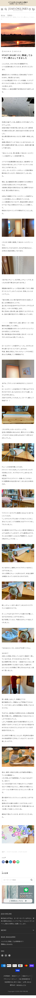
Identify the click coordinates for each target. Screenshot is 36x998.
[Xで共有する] (6, 861)
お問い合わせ (27, 982)
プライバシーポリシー (10, 979)
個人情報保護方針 (24, 979)
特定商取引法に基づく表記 (13, 982)
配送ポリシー (16, 976)
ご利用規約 (6, 976)
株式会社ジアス (21, 985)
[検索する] (31, 880)
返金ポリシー (27, 976)
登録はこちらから (7, 944)
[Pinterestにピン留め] (14, 861)
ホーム (3, 15)
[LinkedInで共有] (10, 861)
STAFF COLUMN (12, 852)
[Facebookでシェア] (3, 861)
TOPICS (9, 15)
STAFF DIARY (22, 852)
